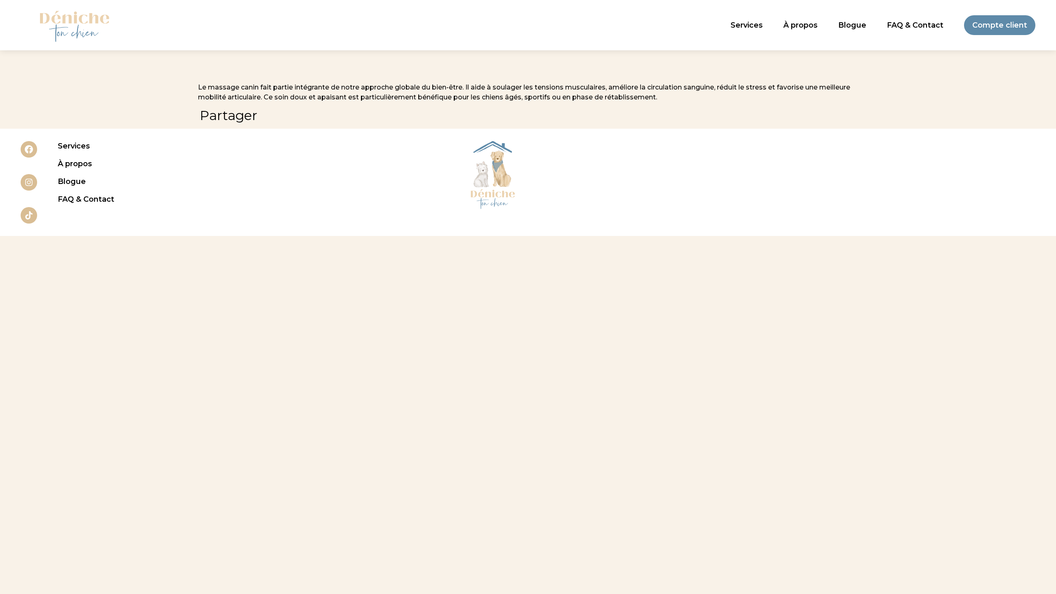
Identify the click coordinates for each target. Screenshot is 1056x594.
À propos (800, 25)
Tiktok (29, 215)
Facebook (29, 149)
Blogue (852, 25)
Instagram (29, 182)
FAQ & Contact (915, 25)
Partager (228, 115)
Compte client (999, 25)
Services (747, 25)
